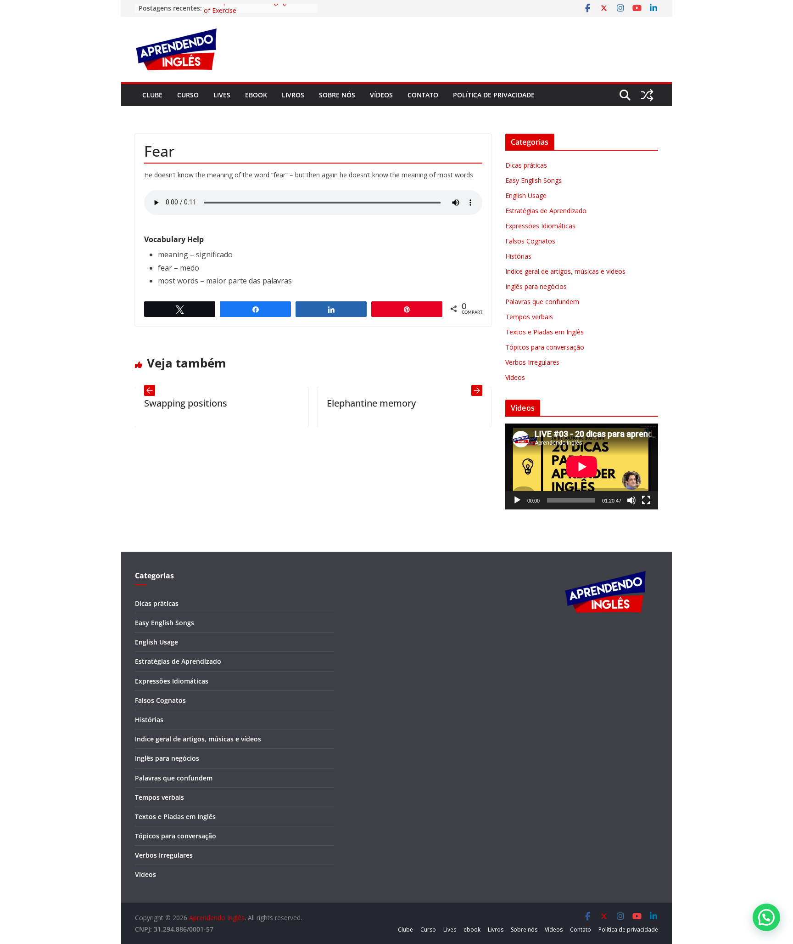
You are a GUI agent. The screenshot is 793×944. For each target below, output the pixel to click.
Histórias (518, 256)
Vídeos (381, 94)
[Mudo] (631, 500)
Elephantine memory (335, 403)
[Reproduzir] (517, 500)
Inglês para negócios (536, 286)
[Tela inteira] (646, 500)
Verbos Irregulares (532, 362)
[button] (766, 917)
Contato (423, 94)
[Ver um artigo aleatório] (647, 95)
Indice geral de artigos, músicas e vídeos (565, 271)
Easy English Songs (533, 180)
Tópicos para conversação (544, 347)
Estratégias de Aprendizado (545, 210)
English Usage (526, 195)
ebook (256, 94)
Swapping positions (149, 403)
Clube (152, 94)
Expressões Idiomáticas (540, 225)
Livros (293, 94)
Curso (188, 94)
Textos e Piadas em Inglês (544, 332)
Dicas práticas (526, 165)
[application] (581, 466)
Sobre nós (337, 94)
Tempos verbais (529, 316)
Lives (221, 94)
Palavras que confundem (542, 301)
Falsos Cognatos (530, 241)
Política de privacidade (494, 94)
